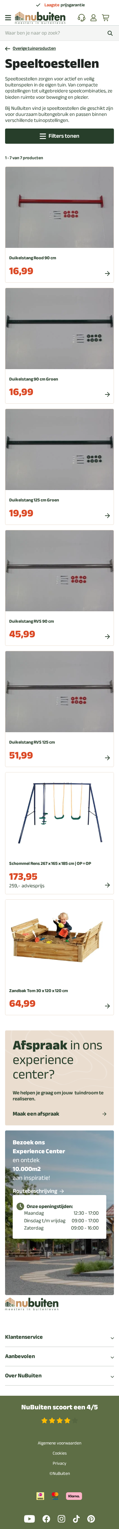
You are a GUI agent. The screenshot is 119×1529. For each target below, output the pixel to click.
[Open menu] (8, 18)
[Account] (93, 17)
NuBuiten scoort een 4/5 (59, 1407)
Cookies (60, 1453)
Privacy (59, 1463)
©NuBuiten (60, 1473)
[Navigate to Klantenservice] (81, 18)
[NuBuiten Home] (40, 18)
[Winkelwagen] (106, 18)
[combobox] (59, 33)
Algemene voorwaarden (59, 1443)
